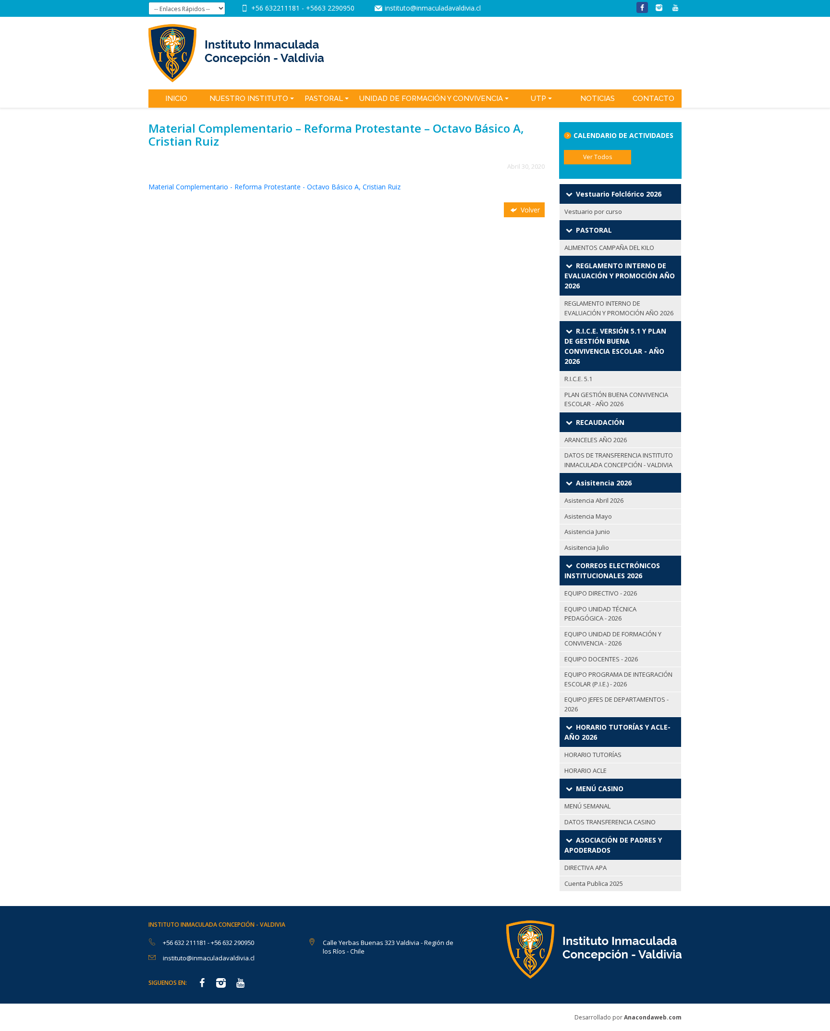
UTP (538, 98)
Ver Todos (597, 157)
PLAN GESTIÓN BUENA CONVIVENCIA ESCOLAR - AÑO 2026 (616, 399)
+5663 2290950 (330, 7)
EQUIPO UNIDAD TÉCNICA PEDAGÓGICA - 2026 (600, 614)
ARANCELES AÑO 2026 (595, 439)
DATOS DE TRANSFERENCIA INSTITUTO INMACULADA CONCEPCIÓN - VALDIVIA (618, 460)
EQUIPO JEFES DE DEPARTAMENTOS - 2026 (616, 704)
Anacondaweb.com (653, 1017)
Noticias (597, 98)
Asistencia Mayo (588, 516)
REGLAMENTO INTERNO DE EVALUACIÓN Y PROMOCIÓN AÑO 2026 (618, 308)
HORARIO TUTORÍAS (593, 754)
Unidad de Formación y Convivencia (431, 98)
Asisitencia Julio (586, 547)
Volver (529, 209)
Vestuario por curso (593, 211)
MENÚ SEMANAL (587, 806)
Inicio (176, 98)
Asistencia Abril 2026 (593, 500)
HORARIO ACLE (585, 770)
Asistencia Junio (587, 531)
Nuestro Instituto (248, 98)
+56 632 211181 (185, 942)
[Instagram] (659, 7)
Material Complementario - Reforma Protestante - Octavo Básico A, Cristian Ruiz (274, 186)
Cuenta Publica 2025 (593, 883)
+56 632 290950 (232, 942)
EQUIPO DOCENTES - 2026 (601, 659)
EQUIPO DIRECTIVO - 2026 (600, 593)
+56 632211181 (276, 7)
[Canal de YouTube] (675, 7)
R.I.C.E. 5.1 (578, 378)
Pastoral (324, 98)
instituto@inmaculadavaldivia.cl (433, 7)
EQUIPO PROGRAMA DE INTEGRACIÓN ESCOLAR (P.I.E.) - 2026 (618, 679)
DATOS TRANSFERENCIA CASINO (610, 822)
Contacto (653, 98)
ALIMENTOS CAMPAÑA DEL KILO (609, 247)
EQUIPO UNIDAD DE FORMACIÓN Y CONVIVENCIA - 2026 (612, 639)
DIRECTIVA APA (585, 867)
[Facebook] (642, 7)
